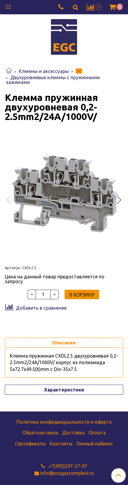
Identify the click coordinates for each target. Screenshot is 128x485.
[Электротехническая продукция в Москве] (64, 36)
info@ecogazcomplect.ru (67, 473)
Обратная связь (40, 432)
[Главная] (9, 71)
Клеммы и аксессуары (44, 71)
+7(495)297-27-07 (67, 466)
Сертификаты (30, 443)
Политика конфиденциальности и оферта (64, 422)
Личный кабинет (94, 443)
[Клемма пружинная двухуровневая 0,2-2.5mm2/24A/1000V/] (64, 195)
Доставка (73, 432)
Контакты (61, 443)
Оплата (97, 432)
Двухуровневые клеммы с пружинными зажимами (53, 80)
